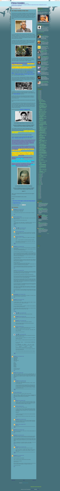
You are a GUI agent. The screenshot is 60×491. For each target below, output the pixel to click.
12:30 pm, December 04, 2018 (21, 424)
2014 (39, 188)
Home (24, 480)
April (40, 181)
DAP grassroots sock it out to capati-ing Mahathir (42, 144)
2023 (39, 93)
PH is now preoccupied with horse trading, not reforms (42, 123)
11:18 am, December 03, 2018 (20, 299)
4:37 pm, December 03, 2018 (22, 334)
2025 (39, 91)
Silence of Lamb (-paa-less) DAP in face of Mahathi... (42, 150)
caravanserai (40, 202)
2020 (39, 96)
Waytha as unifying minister (42, 112)
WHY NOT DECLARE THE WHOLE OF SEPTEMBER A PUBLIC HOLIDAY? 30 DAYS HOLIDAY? (42, 209)
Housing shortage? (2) (42, 172)
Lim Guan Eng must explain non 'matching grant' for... (42, 166)
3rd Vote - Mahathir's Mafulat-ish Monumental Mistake (42, 145)
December (40, 99)
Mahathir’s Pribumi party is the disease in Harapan (43, 140)
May (39, 180)
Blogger (38, 489)
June (40, 179)
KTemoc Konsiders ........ (20, 3)
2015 (39, 187)
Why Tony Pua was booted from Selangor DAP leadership (43, 152)
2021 (39, 95)
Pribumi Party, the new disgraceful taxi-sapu (42, 137)
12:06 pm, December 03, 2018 (22, 316)
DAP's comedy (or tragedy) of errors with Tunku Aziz (44, 56)
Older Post (34, 480)
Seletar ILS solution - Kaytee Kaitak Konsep (42, 135)
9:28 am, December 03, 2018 (20, 270)
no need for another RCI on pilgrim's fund (43, 203)
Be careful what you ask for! (44, 61)
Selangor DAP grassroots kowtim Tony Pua (42, 149)
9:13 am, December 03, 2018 (20, 246)
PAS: (44, 66)
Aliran (39, 222)
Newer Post (13, 480)
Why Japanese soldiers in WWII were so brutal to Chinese (44, 51)
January (40, 184)
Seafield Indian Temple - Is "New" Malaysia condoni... (42, 103)
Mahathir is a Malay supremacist (41, 120)
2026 (39, 90)
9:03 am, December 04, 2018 (20, 455)
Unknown (15, 372)
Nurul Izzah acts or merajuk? (42, 121)
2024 (39, 92)
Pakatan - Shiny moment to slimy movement (42, 115)
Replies (15, 226)
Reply (14, 214)
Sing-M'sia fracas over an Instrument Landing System (43, 147)
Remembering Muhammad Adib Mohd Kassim (43, 124)
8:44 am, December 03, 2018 (20, 209)
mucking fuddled (16, 294)
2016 (39, 186)
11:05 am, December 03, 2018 (20, 231)
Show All (48, 233)
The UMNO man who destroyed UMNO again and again (43, 129)
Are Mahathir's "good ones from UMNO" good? (43, 127)
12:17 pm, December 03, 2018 (22, 320)
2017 (39, 185)
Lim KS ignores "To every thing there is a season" (43, 105)
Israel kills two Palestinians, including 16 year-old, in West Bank (45, 82)
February (40, 183)
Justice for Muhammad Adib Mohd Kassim (42, 118)
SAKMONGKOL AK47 (41, 228)
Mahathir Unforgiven (43, 76)
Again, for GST (43, 71)
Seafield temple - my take (42, 110)
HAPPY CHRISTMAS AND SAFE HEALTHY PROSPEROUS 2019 (43, 107)
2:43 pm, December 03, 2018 (20, 236)
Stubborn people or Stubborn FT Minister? (42, 171)
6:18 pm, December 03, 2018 (18, 392)
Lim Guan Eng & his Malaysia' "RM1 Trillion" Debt (43, 132)
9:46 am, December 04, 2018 (22, 419)
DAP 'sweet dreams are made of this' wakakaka (43, 155)
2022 (39, 94)
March (40, 182)
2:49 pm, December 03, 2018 (20, 326)
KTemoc (17, 334)
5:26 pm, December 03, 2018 (19, 372)
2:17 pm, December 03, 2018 (20, 356)
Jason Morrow (32, 489)
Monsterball (15, 209)
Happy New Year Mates (42, 100)
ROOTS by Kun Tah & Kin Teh (42, 111)
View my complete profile (41, 31)
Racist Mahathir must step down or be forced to (42, 130)
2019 (39, 97)
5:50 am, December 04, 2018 (21, 400)
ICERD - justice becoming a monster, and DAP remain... (43, 164)
